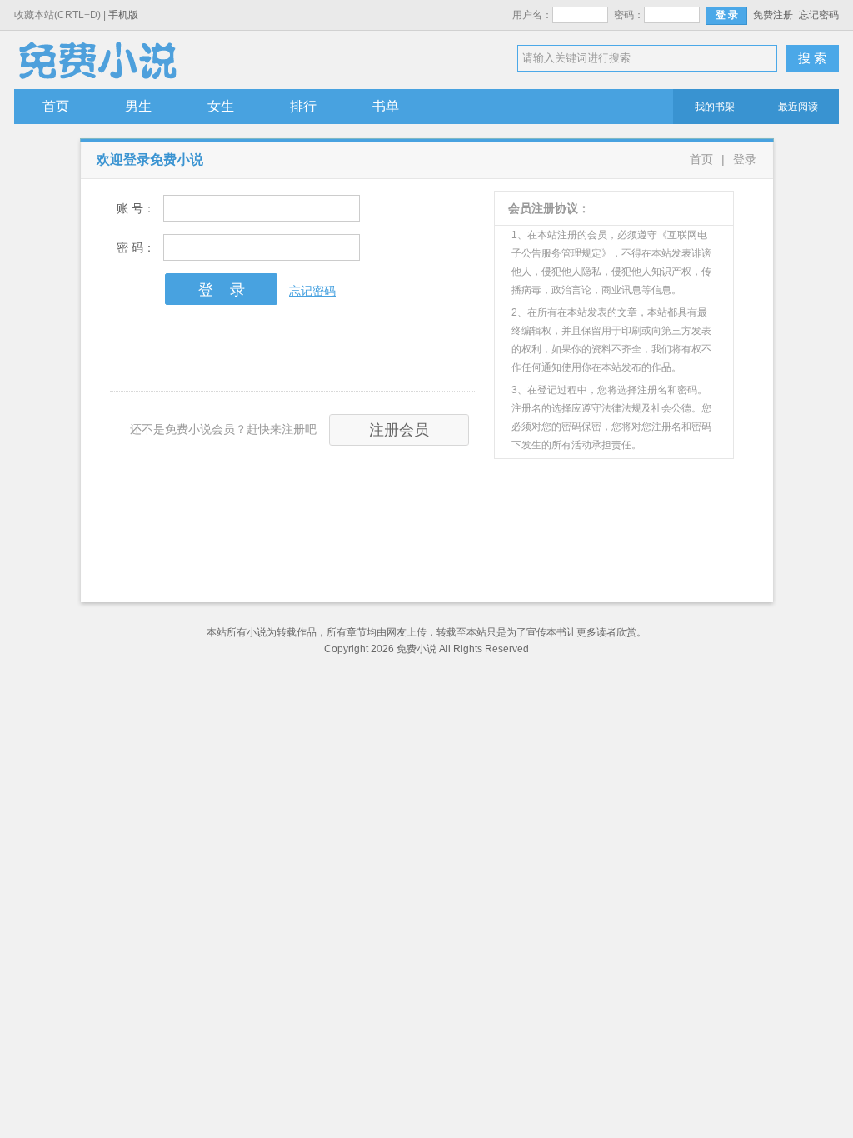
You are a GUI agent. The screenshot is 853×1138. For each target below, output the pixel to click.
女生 (220, 106)
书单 (385, 106)
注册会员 (399, 430)
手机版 (123, 15)
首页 (55, 106)
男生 (138, 106)
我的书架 (715, 106)
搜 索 (812, 58)
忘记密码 (819, 15)
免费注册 (773, 15)
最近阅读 (798, 106)
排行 (303, 106)
